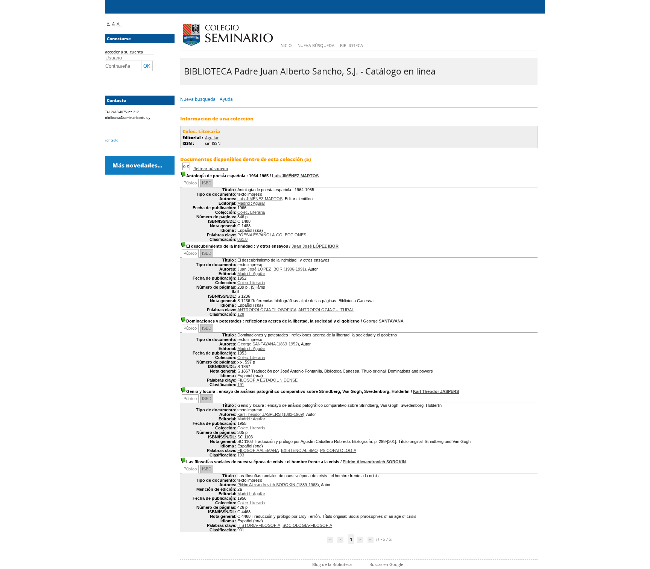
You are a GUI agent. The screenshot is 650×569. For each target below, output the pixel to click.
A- (108, 23)
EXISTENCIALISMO (299, 450)
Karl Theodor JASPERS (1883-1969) (270, 414)
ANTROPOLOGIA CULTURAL (326, 309)
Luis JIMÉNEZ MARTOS (295, 175)
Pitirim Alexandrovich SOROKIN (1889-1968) (278, 484)
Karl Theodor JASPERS (436, 391)
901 (240, 530)
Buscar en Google (386, 564)
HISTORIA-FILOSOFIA (258, 525)
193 (240, 455)
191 (240, 384)
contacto (111, 140)
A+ (119, 24)
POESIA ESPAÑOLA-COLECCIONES (271, 235)
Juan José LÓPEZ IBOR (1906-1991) (271, 269)
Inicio (285, 45)
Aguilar (212, 137)
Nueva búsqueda (316, 45)
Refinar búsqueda (210, 168)
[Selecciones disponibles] (186, 168)
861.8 (242, 239)
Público (190, 183)
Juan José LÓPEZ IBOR (315, 246)
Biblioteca (351, 45)
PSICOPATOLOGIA (338, 450)
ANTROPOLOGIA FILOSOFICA (266, 309)
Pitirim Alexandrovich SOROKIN (374, 461)
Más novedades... (137, 165)
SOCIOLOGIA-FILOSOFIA (307, 525)
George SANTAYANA (383, 321)
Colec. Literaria (251, 212)
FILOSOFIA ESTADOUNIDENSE (267, 380)
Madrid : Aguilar (251, 203)
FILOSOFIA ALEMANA (258, 450)
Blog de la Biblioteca (332, 564)
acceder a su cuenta (124, 52)
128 (240, 314)
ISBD (206, 183)
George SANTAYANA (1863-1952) (268, 344)
